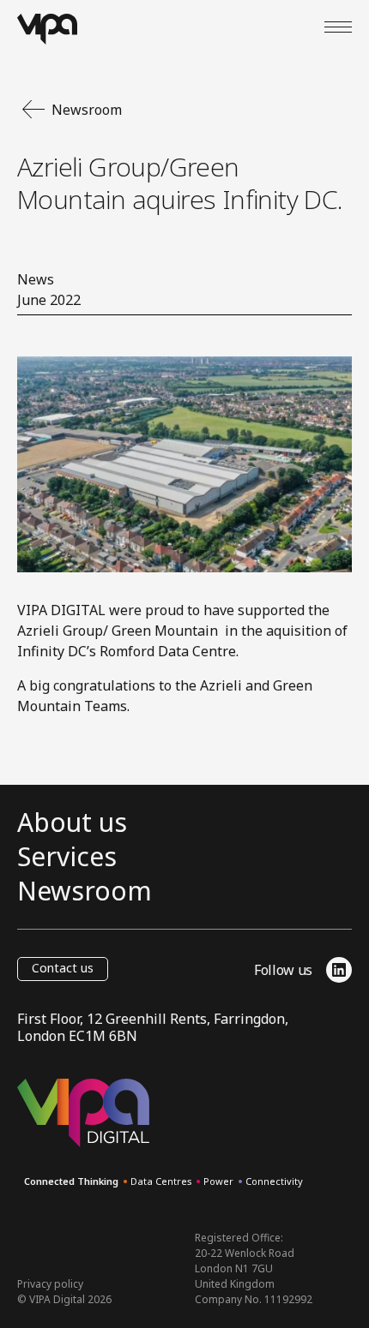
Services (67, 857)
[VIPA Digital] (47, 29)
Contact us (63, 968)
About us (72, 822)
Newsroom (84, 891)
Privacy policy (50, 1284)
